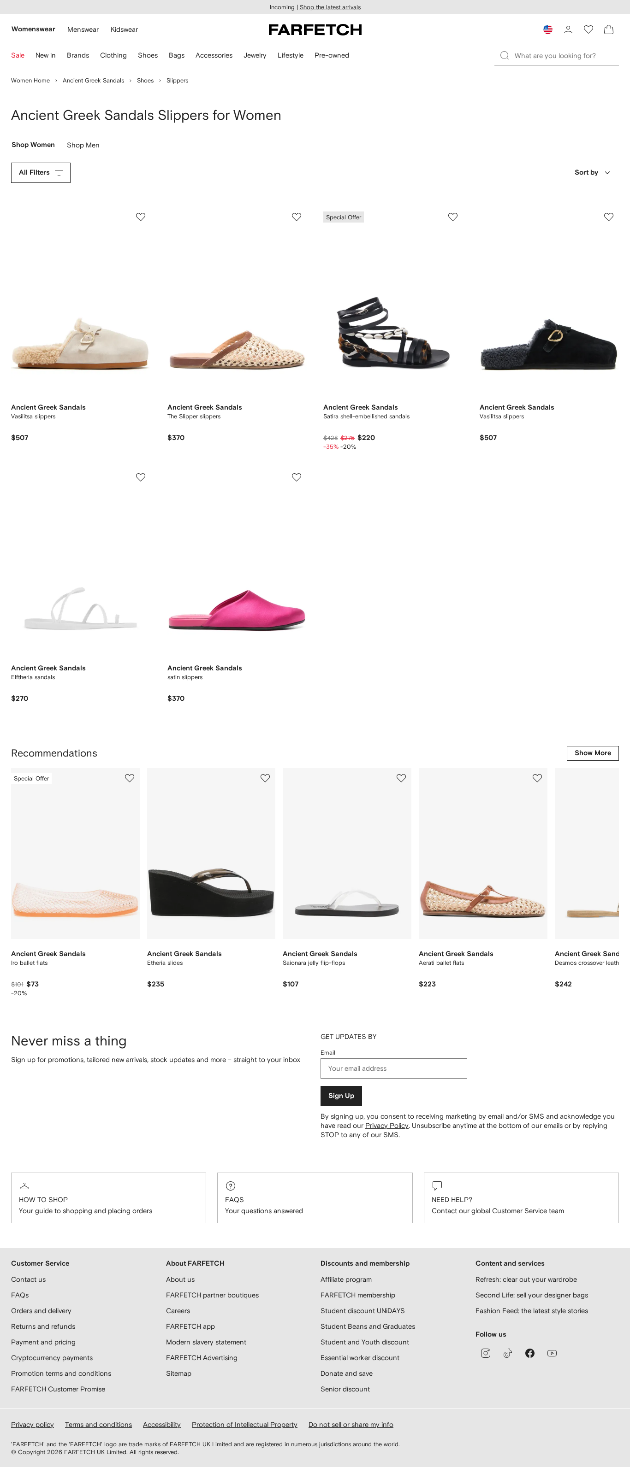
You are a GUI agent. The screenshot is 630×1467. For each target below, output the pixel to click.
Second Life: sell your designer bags (531, 1294)
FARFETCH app (190, 1326)
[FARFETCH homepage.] (315, 29)
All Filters (34, 172)
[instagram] (485, 1353)
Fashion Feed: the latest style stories (531, 1310)
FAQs (234, 1199)
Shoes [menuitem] (148, 55)
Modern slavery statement (206, 1341)
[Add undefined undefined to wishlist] (129, 778)
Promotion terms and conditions (61, 1373)
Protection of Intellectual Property (244, 1424)
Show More (593, 753)
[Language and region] (548, 29)
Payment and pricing (43, 1341)
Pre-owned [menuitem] (332, 55)
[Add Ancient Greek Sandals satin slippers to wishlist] (296, 477)
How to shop (43, 1199)
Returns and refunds (43, 1326)
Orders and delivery (41, 1310)
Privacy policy (32, 1424)
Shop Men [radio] (83, 147)
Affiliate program (346, 1279)
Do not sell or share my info (351, 1424)
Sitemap (178, 1373)
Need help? (452, 1199)
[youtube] (552, 1353)
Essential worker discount (360, 1357)
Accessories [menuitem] (214, 55)
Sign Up (341, 1095)
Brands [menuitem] (78, 55)
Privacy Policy (387, 1125)
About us (180, 1279)
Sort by (586, 172)
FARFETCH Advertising (202, 1357)
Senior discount (345, 1388)
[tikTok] (508, 1353)
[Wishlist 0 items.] (588, 29)
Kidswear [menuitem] (124, 29)
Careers (178, 1310)
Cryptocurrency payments (52, 1357)
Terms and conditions (98, 1424)
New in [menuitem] (46, 55)
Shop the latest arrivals (330, 7)
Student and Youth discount (365, 1341)
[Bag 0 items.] (609, 29)
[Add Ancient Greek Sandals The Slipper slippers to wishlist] (296, 217)
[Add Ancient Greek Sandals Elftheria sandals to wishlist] (141, 477)
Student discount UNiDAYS (363, 1310)
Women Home (30, 80)
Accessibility (162, 1424)
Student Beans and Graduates (368, 1326)
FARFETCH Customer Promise (58, 1388)
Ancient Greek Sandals (93, 80)
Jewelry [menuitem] (255, 55)
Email (328, 1053)
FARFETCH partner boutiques (212, 1294)
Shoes (145, 80)
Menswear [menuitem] (83, 29)
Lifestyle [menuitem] (290, 55)
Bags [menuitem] (176, 55)
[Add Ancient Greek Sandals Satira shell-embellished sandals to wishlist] (453, 217)
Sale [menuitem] (17, 55)
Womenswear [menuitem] (33, 29)
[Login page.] (568, 29)
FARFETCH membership (358, 1294)
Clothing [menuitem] (113, 55)
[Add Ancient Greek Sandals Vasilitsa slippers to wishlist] (141, 217)
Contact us (28, 1279)
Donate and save (347, 1373)
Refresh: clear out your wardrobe (526, 1279)
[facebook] (530, 1353)
